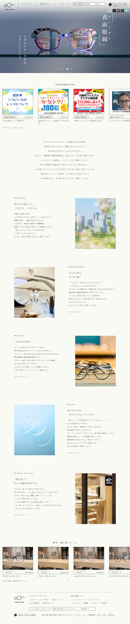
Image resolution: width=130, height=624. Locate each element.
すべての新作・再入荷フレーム (14, 581)
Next (68, 127)
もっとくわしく (74, 312)
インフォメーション (64, 4)
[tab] (58, 69)
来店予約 (97, 4)
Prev (61, 127)
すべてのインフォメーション (13, 127)
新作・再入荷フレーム (80, 4)
